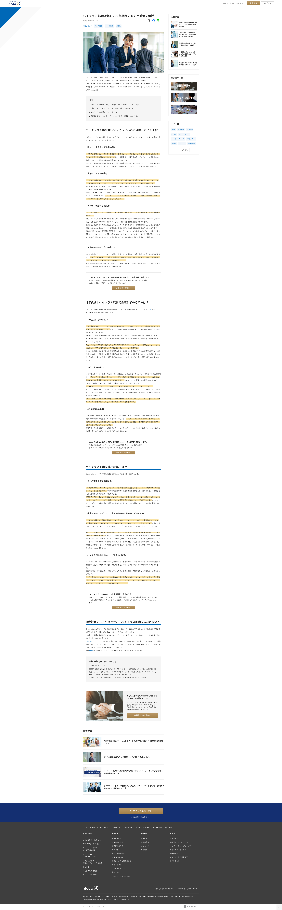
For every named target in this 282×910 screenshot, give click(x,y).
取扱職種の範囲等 (124, 896)
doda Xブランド (95, 896)
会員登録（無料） (123, 288)
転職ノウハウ (88, 26)
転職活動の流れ (117, 838)
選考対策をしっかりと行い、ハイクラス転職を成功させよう (116, 116)
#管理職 (174, 134)
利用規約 (114, 896)
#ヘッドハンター (184, 134)
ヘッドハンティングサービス (180, 846)
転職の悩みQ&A (117, 857)
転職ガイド (116, 827)
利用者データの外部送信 (146, 896)
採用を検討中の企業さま (164, 889)
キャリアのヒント (118, 868)
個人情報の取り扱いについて (164, 896)
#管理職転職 (191, 143)
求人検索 (86, 867)
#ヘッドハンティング (178, 139)
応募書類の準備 (117, 846)
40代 (150, 309)
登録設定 (144, 850)
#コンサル (182, 143)
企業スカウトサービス (178, 850)
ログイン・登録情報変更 (179, 857)
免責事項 (134, 896)
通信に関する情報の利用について (185, 896)
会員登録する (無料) (142, 715)
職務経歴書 (145, 842)
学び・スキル (117, 872)
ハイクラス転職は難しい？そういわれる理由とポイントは (115, 104)
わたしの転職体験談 (90, 871)
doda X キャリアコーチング (187, 889)
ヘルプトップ (175, 838)
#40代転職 (109, 26)
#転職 (118, 26)
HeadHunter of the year (121, 876)
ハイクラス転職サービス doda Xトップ (96, 827)
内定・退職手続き (118, 853)
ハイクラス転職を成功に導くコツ (105, 112)
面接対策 (115, 850)
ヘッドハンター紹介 (90, 875)
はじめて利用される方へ (232, 3)
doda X (88, 641)
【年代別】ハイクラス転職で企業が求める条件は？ (112, 108)
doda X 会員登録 (140, 811)
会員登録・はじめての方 (179, 842)
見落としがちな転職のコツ (121, 861)
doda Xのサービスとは (91, 844)
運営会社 (85, 896)
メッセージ (145, 846)
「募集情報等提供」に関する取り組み (94, 899)
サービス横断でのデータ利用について (120, 899)
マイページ (145, 838)
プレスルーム (106, 896)
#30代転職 (98, 26)
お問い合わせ (175, 861)
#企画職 (174, 143)
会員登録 (253, 3)
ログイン (267, 3)
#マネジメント (191, 139)
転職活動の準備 (117, 842)
